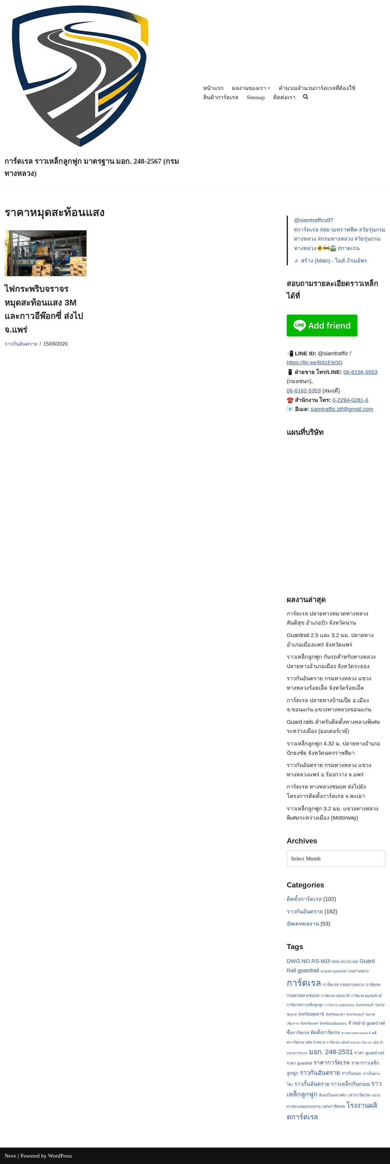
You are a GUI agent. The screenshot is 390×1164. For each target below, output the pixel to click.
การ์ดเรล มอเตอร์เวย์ (366, 996)
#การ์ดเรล (306, 230)
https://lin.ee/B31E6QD (314, 363)
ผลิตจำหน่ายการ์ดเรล (356, 1042)
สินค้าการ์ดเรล (220, 97)
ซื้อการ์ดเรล (298, 1032)
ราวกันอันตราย (21, 344)
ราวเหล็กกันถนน (350, 1084)
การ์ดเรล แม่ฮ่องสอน (339, 1005)
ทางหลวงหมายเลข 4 (355, 1033)
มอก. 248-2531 (331, 1052)
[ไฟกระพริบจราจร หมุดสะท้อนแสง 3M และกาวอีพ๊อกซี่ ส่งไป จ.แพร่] (46, 253)
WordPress (60, 1156)
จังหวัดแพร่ (309, 1023)
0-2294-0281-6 (350, 400)
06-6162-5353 (304, 391)
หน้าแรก (213, 88)
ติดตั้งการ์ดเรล (304, 899)
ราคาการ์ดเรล (332, 1062)
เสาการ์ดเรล (359, 1095)
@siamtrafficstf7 (313, 220)
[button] (269, 88)
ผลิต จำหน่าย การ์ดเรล (322, 1042)
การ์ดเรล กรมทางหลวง (343, 984)
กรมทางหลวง (358, 971)
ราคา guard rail (369, 1052)
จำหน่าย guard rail (366, 1023)
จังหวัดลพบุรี (355, 1014)
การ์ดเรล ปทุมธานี (335, 996)
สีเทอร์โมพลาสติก (332, 1095)
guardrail (308, 970)
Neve (10, 1156)
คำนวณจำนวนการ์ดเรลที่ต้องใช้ (317, 88)
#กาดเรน (349, 248)
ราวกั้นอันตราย (311, 1084)
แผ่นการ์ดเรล (333, 1106)
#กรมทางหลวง (335, 239)
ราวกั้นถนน (351, 1073)
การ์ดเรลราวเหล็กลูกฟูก (305, 1005)
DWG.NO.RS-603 (308, 961)
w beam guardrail (333, 971)
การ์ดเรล (304, 983)
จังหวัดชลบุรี (365, 1005)
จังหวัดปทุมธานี (311, 1014)
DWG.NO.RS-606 (345, 962)
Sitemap (256, 97)
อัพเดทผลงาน (303, 924)
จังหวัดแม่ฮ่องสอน (333, 1023)
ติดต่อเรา (284, 97)
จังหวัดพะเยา (335, 1014)
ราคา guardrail (299, 1063)
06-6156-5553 (360, 372)
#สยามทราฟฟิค (339, 230)
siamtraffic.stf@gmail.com (341, 409)
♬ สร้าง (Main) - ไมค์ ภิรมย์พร (330, 261)
